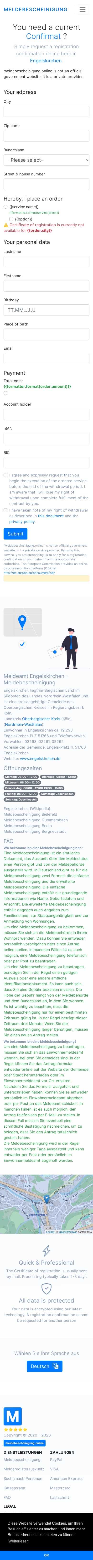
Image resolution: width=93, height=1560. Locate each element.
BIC (7, 452)
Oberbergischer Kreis (41, 718)
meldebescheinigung (36, 9)
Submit (15, 534)
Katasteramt (15, 1488)
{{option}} (23, 219)
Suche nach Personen (23, 1478)
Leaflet (50, 1232)
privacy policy (22, 521)
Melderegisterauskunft (24, 1469)
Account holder (17, 404)
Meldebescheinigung (22, 1459)
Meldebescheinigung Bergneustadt (35, 831)
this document (51, 515)
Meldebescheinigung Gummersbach (36, 820)
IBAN (8, 428)
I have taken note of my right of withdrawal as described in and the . (48, 516)
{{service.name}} (34, 209)
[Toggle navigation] (82, 9)
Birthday (11, 299)
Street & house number (24, 174)
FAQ (7, 1497)
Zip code (12, 125)
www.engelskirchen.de (40, 758)
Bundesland (14, 149)
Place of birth (16, 324)
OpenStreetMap (68, 1232)
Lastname (12, 251)
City (7, 101)
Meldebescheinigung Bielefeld (30, 814)
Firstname (12, 275)
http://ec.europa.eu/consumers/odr (29, 573)
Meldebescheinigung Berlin (28, 825)
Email (8, 348)
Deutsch (41, 1366)
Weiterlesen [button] (18, 1541)
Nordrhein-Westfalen (23, 724)
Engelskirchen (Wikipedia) (27, 808)
